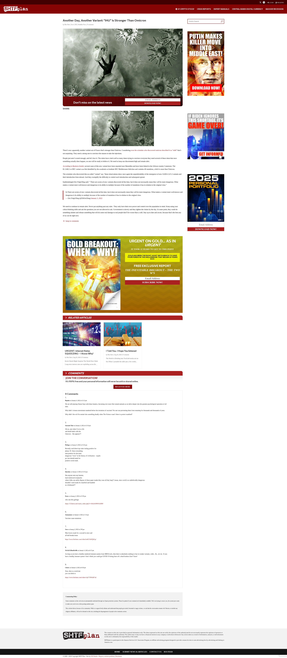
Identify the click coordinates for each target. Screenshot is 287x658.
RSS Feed (168, 652)
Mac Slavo (67, 24)
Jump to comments (72, 221)
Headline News (82, 24)
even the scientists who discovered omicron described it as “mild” (154, 150)
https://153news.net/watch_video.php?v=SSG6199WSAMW (84, 504)
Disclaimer (118, 656)
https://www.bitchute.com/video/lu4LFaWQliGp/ (80, 539)
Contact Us (155, 652)
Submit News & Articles (135, 652)
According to (73, 166)
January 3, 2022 (96, 198)
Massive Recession (274, 9)
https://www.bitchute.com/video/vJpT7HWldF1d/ (80, 577)
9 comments (90, 24)
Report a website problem (106, 656)
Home (117, 652)
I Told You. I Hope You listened (121, 350)
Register (280, 2)
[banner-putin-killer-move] (205, 95)
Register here (122, 387)
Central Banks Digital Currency (247, 9)
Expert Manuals (221, 9)
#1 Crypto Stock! (185, 9)
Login (271, 2)
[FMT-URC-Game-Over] (205, 159)
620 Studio (94, 656)
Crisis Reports (204, 9)
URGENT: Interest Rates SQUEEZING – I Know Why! (79, 352)
